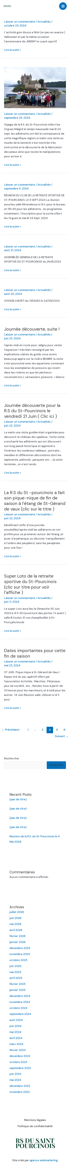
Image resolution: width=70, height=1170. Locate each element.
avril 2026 (15, 930)
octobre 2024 (18, 1008)
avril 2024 (15, 1038)
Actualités (44, 21)
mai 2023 (15, 1080)
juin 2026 (15, 918)
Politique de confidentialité (35, 1126)
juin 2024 (15, 1026)
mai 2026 (15, 924)
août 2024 (16, 1020)
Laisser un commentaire (19, 21)
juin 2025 (15, 966)
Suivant (62, 736)
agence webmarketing (43, 1160)
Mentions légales (35, 1120)
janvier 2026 (17, 942)
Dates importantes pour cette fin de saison (34, 653)
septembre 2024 (20, 1014)
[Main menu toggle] (63, 6)
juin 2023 (15, 1074)
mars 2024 (16, 1044)
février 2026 (17, 936)
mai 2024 (15, 1032)
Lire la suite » (12, 50)
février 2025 (17, 984)
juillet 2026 (16, 912)
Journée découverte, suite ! (32, 329)
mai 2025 (15, 972)
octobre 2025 (18, 960)
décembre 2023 (19, 1056)
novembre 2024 (19, 1002)
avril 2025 (15, 978)
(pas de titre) (18, 799)
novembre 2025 (19, 954)
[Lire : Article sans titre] (35, 87)
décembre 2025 (19, 948)
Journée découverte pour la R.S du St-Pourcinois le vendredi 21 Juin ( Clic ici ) (32, 411)
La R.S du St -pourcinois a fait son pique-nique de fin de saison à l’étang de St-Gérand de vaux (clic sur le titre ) (34, 501)
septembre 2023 (20, 1068)
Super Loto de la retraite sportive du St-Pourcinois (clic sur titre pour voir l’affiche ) (30, 584)
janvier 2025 (17, 990)
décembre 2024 (19, 996)
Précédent (10, 729)
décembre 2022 (19, 1086)
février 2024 (17, 1050)
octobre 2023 (18, 1062)
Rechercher (11, 758)
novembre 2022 (19, 1092)
